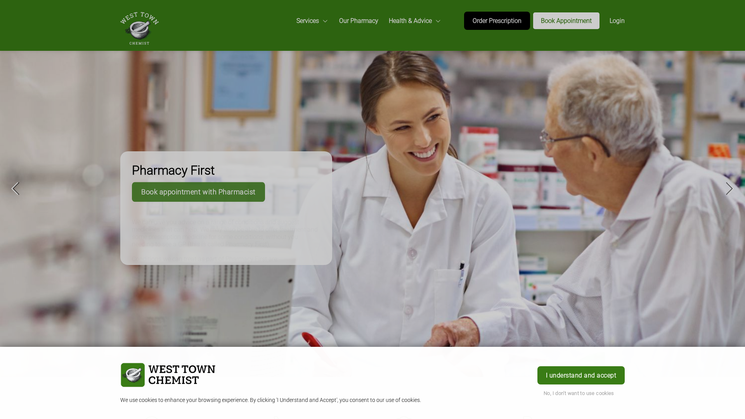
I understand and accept (581, 375)
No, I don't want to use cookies (579, 393)
